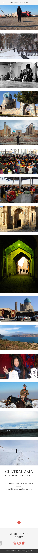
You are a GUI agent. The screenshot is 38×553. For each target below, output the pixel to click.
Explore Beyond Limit (19, 535)
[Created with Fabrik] (1, 543)
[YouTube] (23, 543)
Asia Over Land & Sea (19, 475)
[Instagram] (19, 543)
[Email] (15, 543)
